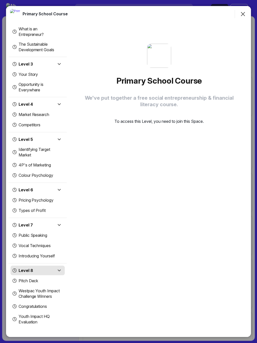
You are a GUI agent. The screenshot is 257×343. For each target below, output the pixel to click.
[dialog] (128, 171)
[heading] (45, 14)
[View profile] (15, 14)
